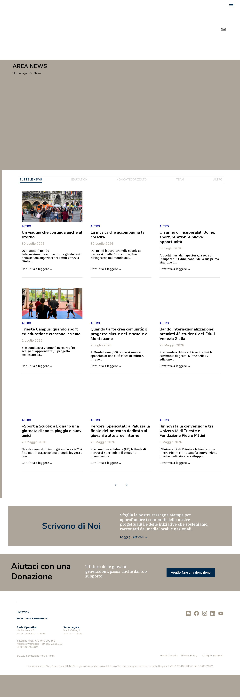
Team (180, 179)
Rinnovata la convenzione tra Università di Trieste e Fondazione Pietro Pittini (187, 431)
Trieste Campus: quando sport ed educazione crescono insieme (51, 332)
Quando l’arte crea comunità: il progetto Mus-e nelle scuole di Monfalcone (119, 334)
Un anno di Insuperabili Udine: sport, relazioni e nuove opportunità (187, 237)
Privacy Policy (189, 655)
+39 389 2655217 (51, 644)
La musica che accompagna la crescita (117, 235)
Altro (217, 179)
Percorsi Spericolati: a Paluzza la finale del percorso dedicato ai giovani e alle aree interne (120, 431)
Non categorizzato (132, 179)
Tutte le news (31, 179)
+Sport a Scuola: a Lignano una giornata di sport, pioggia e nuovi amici (52, 431)
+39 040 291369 (45, 641)
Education (79, 179)
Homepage (20, 73)
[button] (231, 6)
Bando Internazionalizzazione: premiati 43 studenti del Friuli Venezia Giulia (187, 334)
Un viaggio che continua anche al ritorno (52, 235)
